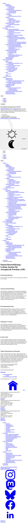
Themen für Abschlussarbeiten (14, 87)
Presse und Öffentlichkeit (11, 222)
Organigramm (11, 8)
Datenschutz (3, 409)
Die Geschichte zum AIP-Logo (14, 16)
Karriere (5, 77)
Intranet (4, 98)
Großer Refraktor (11, 19)
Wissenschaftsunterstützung (11, 50)
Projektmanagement (12, 52)
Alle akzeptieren (13, 117)
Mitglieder (8, 4)
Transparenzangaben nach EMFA (10, 376)
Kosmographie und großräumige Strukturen (17, 43)
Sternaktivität (11, 33)
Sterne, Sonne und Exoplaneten (12, 29)
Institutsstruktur (9, 5)
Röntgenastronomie (12, 40)
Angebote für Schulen (10, 66)
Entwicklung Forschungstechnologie (13, 44)
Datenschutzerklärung (7, 374)
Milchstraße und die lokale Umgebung (16, 37)
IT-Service (10, 53)
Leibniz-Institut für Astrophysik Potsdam (9, 467)
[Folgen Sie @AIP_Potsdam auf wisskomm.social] (10, 489)
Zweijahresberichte (12, 11)
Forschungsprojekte (10, 57)
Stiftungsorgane (11, 6)
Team (7, 74)
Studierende (8, 86)
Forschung (5, 28)
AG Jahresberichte (12, 12)
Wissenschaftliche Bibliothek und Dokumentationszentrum (15, 55)
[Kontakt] (2, 399)
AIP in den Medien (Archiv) (14, 65)
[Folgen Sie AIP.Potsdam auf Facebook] (10, 509)
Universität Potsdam (12, 89)
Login (4, 99)
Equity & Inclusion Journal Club (15, 83)
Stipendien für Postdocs (10, 93)
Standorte (8, 17)
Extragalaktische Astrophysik (12, 36)
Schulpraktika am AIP (12, 67)
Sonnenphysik (11, 31)
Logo (9, 73)
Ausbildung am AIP (10, 85)
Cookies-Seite (16, 108)
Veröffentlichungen (10, 9)
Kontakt (4, 100)
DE (4, 151)
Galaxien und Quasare (13, 39)
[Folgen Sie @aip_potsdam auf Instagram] (10, 479)
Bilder (7, 72)
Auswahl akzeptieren (5, 117)
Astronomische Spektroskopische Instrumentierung (15, 47)
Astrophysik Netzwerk (13, 90)
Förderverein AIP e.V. (10, 26)
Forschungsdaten (9, 58)
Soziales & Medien (6, 115)
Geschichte (8, 13)
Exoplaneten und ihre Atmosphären (15, 35)
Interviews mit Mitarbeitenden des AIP (16, 80)
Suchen (4, 101)
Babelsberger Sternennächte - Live (15, 63)
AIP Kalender (8, 76)
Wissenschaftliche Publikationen (15, 10)
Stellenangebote (9, 78)
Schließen (3, 104)
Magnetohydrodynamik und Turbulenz (16, 30)
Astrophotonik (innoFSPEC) (14, 49)
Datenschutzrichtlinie (5, 108)
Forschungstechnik (12, 51)
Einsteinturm (11, 18)
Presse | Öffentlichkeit (7, 59)
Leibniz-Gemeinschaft (5, 468)
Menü (2, 160)
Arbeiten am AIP (9, 79)
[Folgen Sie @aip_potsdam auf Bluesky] (10, 499)
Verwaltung (8, 25)
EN (4, 152)
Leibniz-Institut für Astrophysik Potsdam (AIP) (10, 118)
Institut (4, 3)
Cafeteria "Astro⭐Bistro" (13, 22)
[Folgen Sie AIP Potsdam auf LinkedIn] (10, 519)
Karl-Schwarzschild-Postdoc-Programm (14, 91)
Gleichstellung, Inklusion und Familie (13, 81)
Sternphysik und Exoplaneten (14, 32)
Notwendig (4, 114)
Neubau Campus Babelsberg (14, 20)
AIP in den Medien (10, 64)
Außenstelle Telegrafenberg (14, 24)
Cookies (7, 375)
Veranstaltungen (9, 62)
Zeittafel (10, 15)
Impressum (5, 260)
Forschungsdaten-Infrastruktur (14, 45)
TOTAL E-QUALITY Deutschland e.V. (9, 469)
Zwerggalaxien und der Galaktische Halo (16, 38)
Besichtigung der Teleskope (11, 69)
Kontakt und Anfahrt (10, 23)
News (7, 60)
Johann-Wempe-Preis (10, 92)
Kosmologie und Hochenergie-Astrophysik (17, 42)
